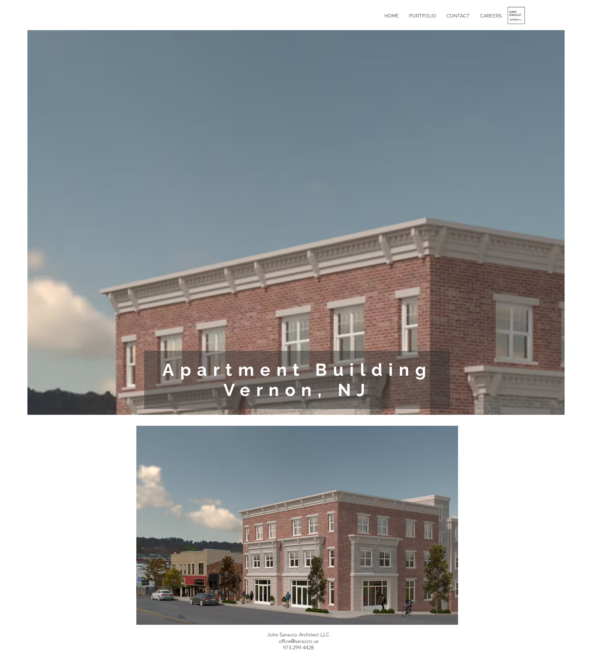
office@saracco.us (298, 641)
